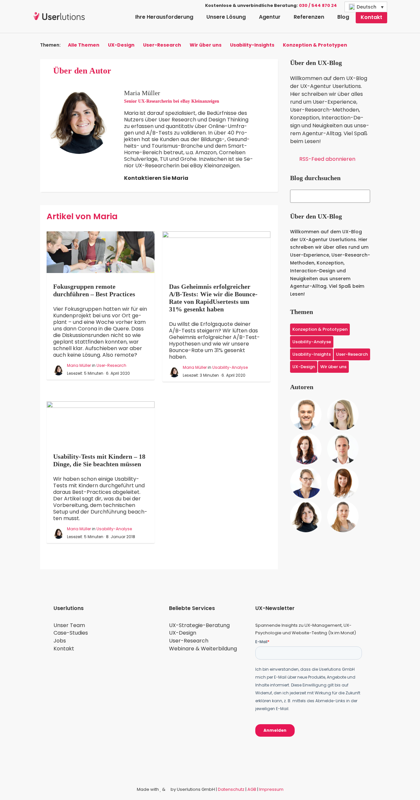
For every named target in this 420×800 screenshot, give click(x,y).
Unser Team (69, 625)
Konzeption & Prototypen (315, 45)
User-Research (162, 45)
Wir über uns (205, 45)
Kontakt (63, 648)
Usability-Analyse (230, 367)
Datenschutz (231, 789)
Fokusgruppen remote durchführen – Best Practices (94, 290)
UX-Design (121, 45)
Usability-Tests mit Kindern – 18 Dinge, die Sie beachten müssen (99, 460)
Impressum (271, 789)
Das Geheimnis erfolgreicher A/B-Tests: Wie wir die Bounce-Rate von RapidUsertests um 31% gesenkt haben (213, 298)
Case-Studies (70, 633)
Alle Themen (83, 45)
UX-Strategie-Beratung (199, 625)
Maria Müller (79, 365)
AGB (251, 789)
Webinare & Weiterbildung (203, 648)
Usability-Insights (252, 45)
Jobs (59, 640)
